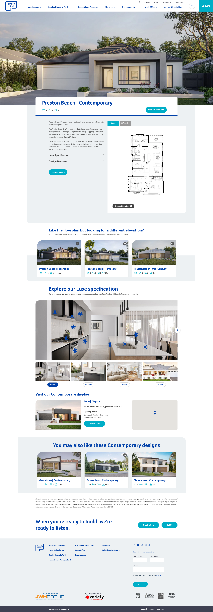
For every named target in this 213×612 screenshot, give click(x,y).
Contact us (106, 545)
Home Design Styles (56, 550)
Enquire (206, 5)
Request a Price (58, 172)
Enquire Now (148, 525)
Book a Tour (95, 423)
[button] (66, 338)
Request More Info (156, 109)
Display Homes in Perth (58, 7)
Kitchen (52, 384)
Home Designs (33, 7)
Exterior (160, 384)
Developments (128, 7)
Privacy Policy (160, 609)
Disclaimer (151, 609)
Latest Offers (149, 7)
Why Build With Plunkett (84, 545)
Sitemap (143, 609)
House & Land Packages (88, 7)
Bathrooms (88, 384)
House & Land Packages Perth (60, 560)
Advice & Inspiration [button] (173, 7)
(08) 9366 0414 (168, 2)
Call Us (170, 525)
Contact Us (180, 2)
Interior (124, 384)
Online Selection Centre (110, 550)
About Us (109, 7)
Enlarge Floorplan (122, 206)
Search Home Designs (57, 545)
